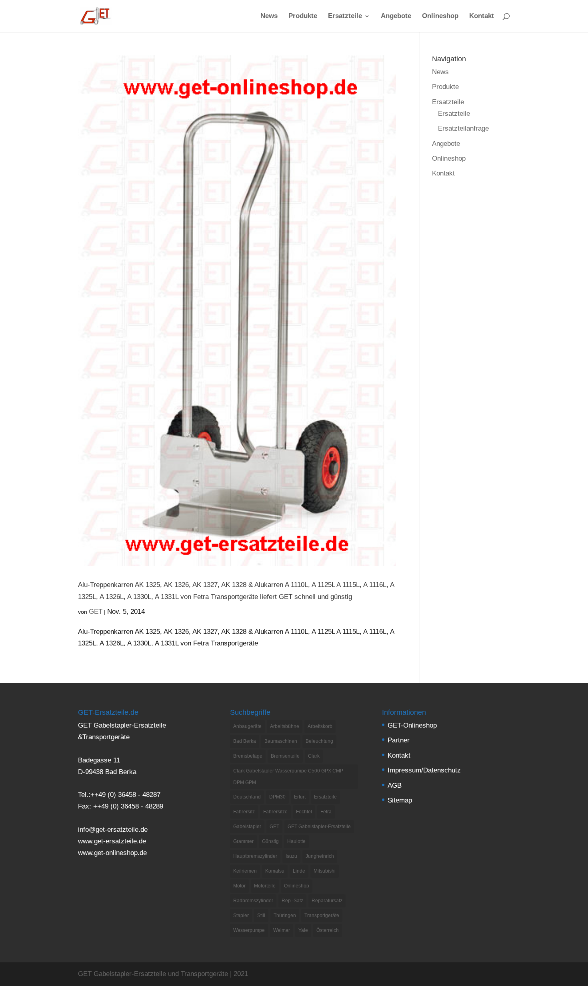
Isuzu (291, 856)
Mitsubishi (325, 871)
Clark (314, 756)
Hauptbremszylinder (255, 856)
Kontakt (481, 16)
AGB (395, 785)
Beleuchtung (319, 741)
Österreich (327, 930)
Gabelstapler (247, 826)
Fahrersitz (244, 812)
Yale (303, 930)
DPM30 (277, 797)
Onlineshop (440, 16)
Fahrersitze (275, 812)
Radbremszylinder (253, 900)
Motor (239, 886)
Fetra (326, 812)
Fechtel (304, 812)
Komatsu (274, 871)
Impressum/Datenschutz (424, 770)
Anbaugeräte (247, 726)
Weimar (281, 930)
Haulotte (296, 841)
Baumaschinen (280, 741)
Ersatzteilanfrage (463, 128)
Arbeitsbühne (284, 726)
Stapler (241, 915)
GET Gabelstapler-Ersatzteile (319, 826)
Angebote (396, 16)
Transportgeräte (321, 915)
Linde (299, 871)
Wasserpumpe (249, 930)
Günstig (270, 841)
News (269, 16)
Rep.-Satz (292, 900)
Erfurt (300, 797)
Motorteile (265, 886)
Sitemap (400, 800)
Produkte (302, 16)
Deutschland (247, 797)
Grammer (243, 841)
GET (95, 611)
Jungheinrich (320, 856)
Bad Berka (244, 741)
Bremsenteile (285, 756)
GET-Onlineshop (412, 725)
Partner (399, 740)
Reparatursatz (327, 900)
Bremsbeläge (247, 756)
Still (261, 915)
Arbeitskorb (320, 726)
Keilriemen (245, 871)
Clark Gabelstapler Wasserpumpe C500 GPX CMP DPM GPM (288, 776)
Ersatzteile (345, 16)
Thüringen (285, 915)
